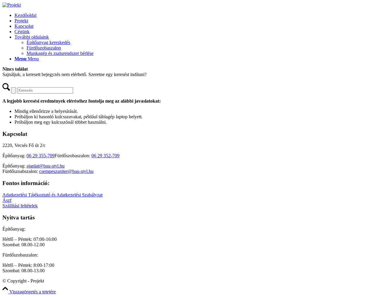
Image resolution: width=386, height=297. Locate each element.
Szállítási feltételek (20, 205)
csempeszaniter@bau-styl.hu (66, 171)
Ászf (6, 200)
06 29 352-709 (105, 155)
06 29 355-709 (41, 155)
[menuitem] (199, 15)
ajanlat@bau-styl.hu (46, 165)
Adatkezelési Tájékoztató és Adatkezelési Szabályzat (52, 194)
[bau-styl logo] (11, 5)
